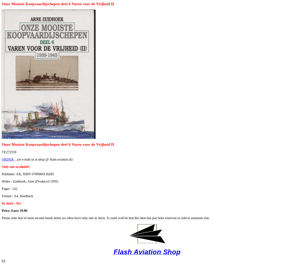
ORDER (8, 159)
